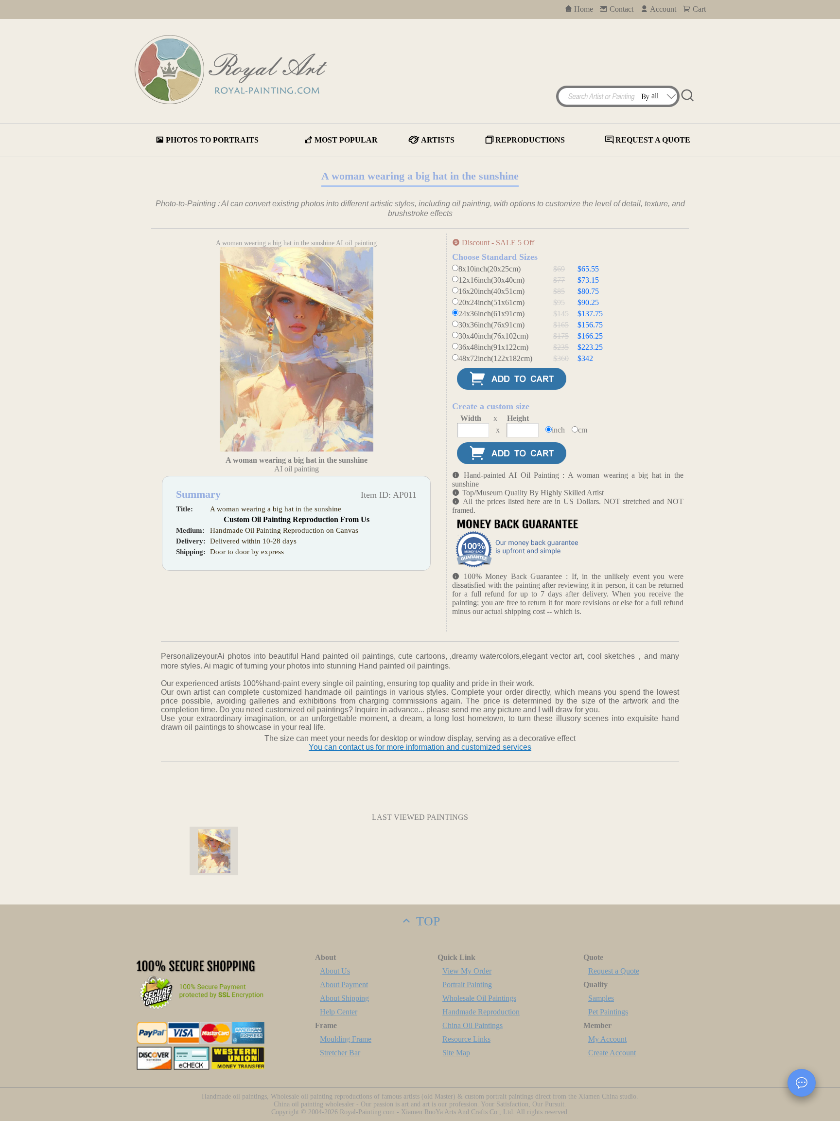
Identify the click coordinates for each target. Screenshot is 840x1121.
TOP (426, 921)
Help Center (338, 1012)
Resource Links (466, 1039)
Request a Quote (613, 971)
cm (582, 430)
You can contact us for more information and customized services (420, 747)
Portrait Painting (467, 984)
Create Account (612, 1053)
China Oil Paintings (472, 1025)
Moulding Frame (345, 1039)
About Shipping (344, 998)
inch (558, 430)
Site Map (456, 1053)
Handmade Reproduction (481, 1012)
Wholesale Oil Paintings (479, 998)
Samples (601, 998)
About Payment (344, 984)
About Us (335, 971)
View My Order (466, 971)
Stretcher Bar (340, 1053)
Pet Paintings (608, 1012)
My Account (607, 1039)
